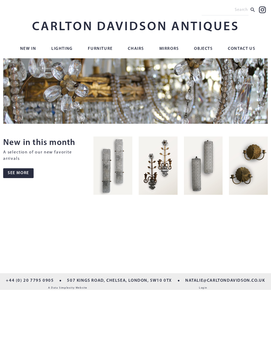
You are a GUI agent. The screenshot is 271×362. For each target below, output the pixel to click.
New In (28, 49)
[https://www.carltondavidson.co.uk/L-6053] (248, 166)
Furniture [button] (100, 49)
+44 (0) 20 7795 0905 (30, 281)
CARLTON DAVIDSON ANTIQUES (135, 27)
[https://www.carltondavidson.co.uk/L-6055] (158, 166)
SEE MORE (18, 173)
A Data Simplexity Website (67, 287)
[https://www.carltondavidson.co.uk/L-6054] (203, 166)
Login (203, 287)
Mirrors (169, 49)
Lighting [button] (62, 49)
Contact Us (241, 49)
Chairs (136, 49)
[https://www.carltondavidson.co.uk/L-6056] (112, 166)
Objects (203, 49)
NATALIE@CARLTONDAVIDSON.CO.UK (225, 281)
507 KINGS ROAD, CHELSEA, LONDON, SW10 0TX (119, 281)
